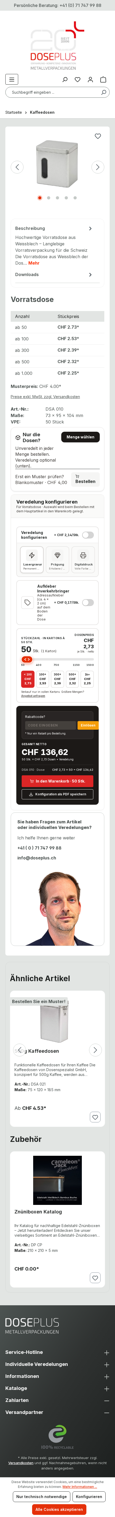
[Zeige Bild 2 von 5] (48, 197)
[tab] (54, 246)
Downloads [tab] (27, 274)
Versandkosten (20, 1463)
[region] (57, 175)
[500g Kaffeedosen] (57, 1019)
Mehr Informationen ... (80, 1487)
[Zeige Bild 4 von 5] (66, 197)
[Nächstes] (97, 167)
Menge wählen (80, 437)
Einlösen (88, 725)
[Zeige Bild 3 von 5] (57, 197)
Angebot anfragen (33, 695)
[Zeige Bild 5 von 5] (75, 197)
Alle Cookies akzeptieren (59, 1509)
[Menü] (11, 79)
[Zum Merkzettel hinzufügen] (98, 136)
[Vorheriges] (17, 167)
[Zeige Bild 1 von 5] (39, 197)
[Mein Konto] (90, 79)
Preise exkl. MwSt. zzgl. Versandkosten (45, 396)
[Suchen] (103, 92)
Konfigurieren (89, 1496)
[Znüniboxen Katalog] (57, 1180)
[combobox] (57, 92)
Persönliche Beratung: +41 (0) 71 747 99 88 (57, 5)
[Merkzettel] (77, 79)
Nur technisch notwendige (41, 1496)
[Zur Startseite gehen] (57, 45)
